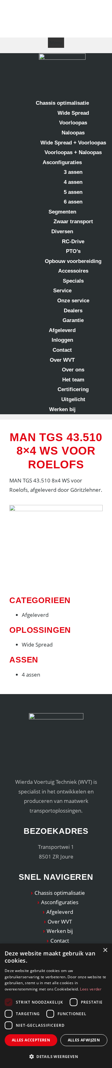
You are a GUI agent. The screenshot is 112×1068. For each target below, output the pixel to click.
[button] (56, 1057)
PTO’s (73, 251)
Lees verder (90, 989)
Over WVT (62, 360)
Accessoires (73, 271)
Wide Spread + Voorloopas (73, 143)
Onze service (73, 301)
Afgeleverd (62, 330)
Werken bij (62, 409)
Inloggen (62, 340)
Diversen (62, 231)
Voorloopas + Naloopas (73, 152)
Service (62, 291)
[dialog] (56, 1006)
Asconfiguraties (62, 162)
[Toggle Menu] (56, 43)
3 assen (73, 172)
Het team (73, 380)
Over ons (73, 370)
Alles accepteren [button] (31, 1040)
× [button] (105, 950)
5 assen (73, 192)
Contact (62, 350)
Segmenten (62, 212)
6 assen (73, 202)
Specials (73, 281)
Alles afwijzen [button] (84, 1040)
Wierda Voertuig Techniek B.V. (56, 20)
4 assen (73, 182)
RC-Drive (73, 241)
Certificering (73, 389)
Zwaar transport (73, 221)
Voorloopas (73, 123)
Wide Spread (73, 113)
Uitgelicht (73, 399)
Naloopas (73, 133)
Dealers (73, 311)
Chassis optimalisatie (62, 103)
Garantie (73, 320)
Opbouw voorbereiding (73, 261)
